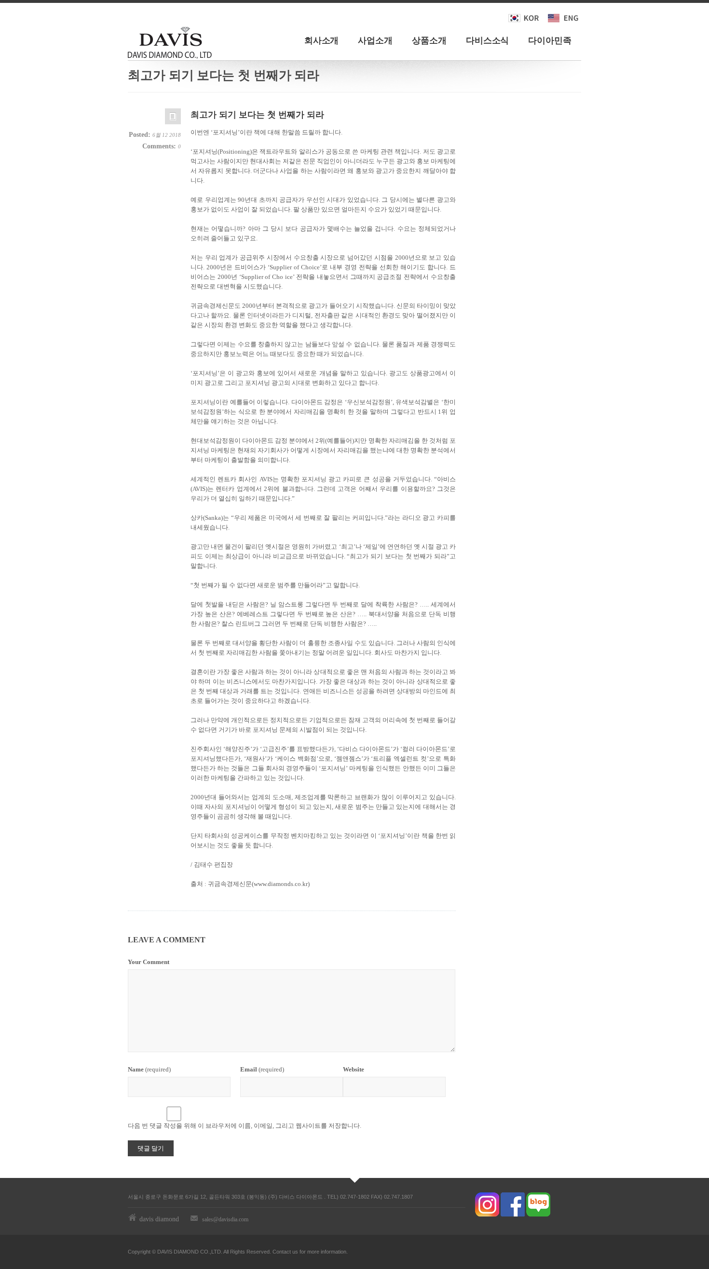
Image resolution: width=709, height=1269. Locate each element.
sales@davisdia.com (225, 1219)
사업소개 (375, 40)
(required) (149, 1069)
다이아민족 (550, 40)
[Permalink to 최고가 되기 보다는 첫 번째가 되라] (173, 118)
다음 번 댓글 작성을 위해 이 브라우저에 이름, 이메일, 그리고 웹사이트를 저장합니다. (244, 1125)
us (295, 1252)
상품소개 (429, 40)
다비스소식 (487, 40)
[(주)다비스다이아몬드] (170, 41)
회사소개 (321, 40)
